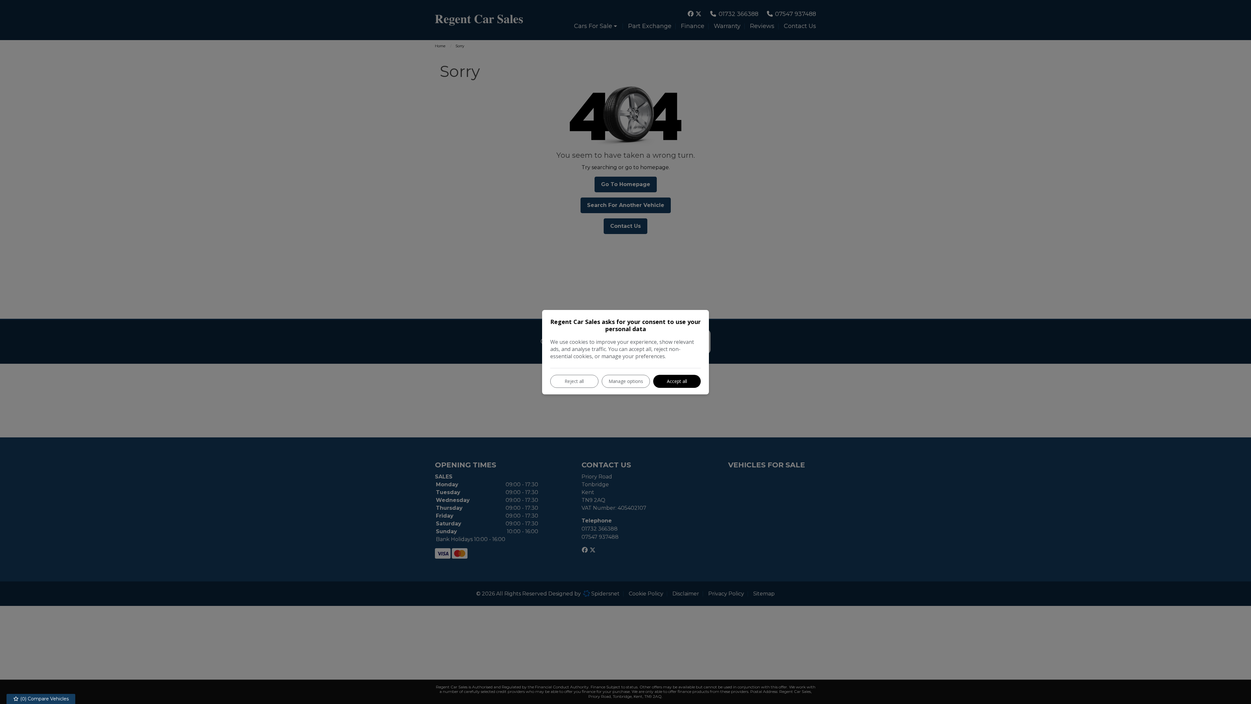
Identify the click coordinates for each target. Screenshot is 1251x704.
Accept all (677, 381)
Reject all (574, 381)
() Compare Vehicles (44, 699)
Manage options (626, 381)
